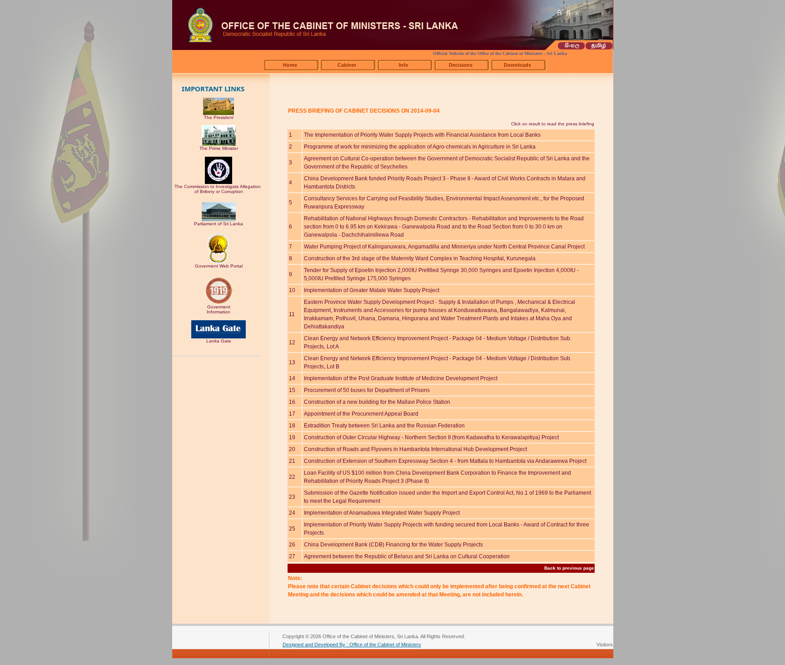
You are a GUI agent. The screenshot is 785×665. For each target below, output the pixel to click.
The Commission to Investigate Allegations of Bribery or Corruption (218, 189)
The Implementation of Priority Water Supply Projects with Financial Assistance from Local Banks (422, 135)
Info (403, 65)
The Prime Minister (218, 148)
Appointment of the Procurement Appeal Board (361, 414)
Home (290, 65)
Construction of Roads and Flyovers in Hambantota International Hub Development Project (415, 449)
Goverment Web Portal (219, 265)
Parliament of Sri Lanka (218, 223)
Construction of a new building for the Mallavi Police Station (377, 402)
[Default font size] (568, 12)
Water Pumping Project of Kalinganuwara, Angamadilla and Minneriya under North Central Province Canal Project (444, 246)
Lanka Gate (218, 340)
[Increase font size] (560, 12)
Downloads (517, 65)
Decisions (460, 65)
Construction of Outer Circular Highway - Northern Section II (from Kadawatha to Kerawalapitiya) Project (431, 437)
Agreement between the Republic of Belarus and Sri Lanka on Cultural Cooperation (407, 556)
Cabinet (347, 65)
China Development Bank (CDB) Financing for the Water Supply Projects (393, 544)
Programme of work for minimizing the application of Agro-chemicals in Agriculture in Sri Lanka (420, 147)
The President (219, 117)
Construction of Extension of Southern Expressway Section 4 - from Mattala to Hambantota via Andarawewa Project (445, 461)
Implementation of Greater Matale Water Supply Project (371, 290)
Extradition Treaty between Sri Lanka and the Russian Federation (384, 425)
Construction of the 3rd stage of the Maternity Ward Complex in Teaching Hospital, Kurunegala (420, 258)
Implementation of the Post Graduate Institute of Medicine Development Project (400, 378)
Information (218, 311)
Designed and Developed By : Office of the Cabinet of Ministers (352, 644)
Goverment (218, 306)
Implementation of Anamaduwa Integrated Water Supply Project (382, 513)
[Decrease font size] (577, 12)
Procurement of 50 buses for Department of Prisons (367, 390)
